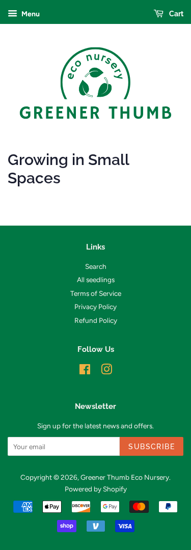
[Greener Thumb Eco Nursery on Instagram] (106, 371)
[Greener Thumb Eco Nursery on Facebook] (85, 371)
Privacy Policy (95, 306)
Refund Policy (95, 320)
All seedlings (96, 280)
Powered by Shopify (96, 489)
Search (95, 266)
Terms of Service (95, 293)
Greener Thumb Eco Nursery (124, 477)
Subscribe (151, 447)
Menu (30, 14)
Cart (175, 14)
